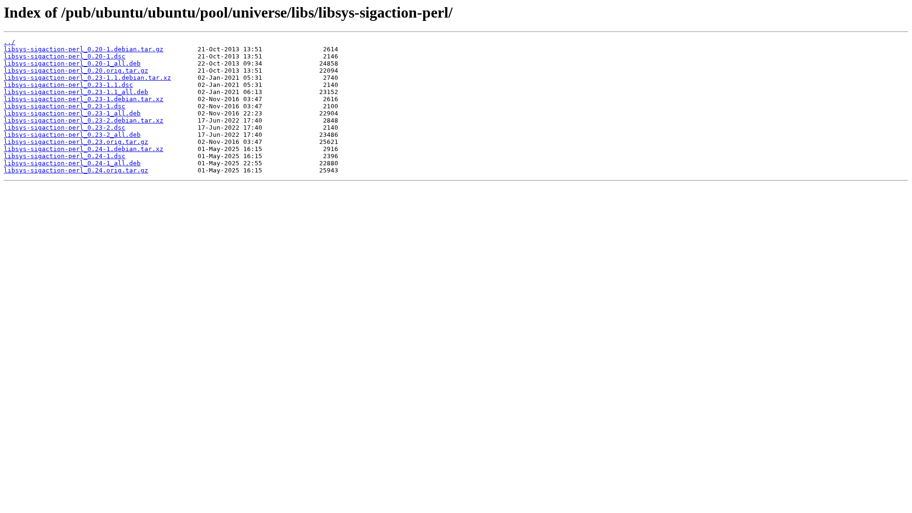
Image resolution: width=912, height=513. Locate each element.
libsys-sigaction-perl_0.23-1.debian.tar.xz (83, 99)
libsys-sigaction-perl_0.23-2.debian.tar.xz (83, 120)
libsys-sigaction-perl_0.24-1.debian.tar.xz (83, 148)
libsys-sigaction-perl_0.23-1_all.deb (72, 113)
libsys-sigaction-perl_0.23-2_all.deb (72, 134)
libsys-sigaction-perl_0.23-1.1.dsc (68, 84)
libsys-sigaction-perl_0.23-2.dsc (64, 127)
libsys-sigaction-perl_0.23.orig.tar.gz (76, 141)
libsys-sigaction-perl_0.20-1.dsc (64, 56)
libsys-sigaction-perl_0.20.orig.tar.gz (76, 70)
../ (9, 42)
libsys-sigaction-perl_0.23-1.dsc (64, 106)
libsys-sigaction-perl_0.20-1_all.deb (72, 63)
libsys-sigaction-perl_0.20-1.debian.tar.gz (83, 49)
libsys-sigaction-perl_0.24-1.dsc (64, 156)
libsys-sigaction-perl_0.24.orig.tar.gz (76, 170)
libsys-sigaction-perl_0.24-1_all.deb (72, 163)
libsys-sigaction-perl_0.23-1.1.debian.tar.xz (87, 77)
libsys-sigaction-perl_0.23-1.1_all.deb (76, 91)
